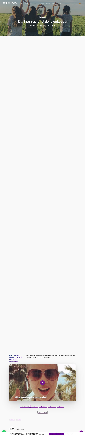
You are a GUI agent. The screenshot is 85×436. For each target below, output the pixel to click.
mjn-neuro (33, 25)
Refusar (60, 434)
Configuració (69, 434)
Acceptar (53, 434)
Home (22, 3)
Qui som (59, 3)
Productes (28, 3)
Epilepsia (42, 17)
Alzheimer (48, 3)
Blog (35, 3)
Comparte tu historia (43, 412)
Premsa (54, 3)
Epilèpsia (42, 3)
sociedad (18, 420)
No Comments (51, 25)
